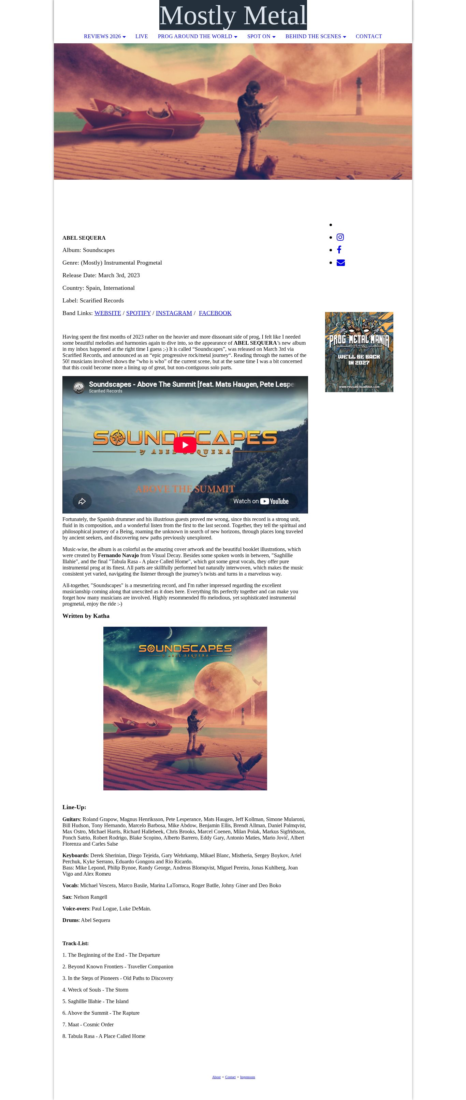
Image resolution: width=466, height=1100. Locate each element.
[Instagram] (340, 237)
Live (141, 36)
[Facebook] (339, 250)
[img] (386, 15)
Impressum (247, 1077)
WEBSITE (107, 313)
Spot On (259, 36)
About (216, 1077)
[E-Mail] (341, 262)
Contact (369, 36)
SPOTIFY (138, 313)
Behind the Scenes (313, 36)
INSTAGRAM (174, 313)
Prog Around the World (195, 36)
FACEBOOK (215, 313)
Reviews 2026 (102, 36)
